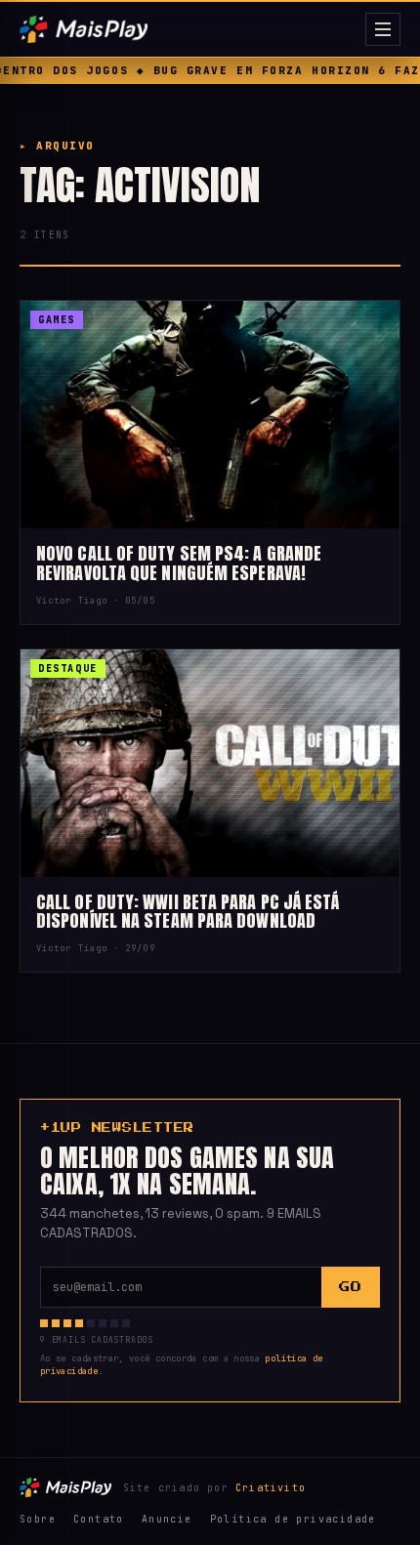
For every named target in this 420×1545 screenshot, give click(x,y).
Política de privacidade (293, 1519)
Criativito (270, 1488)
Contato (98, 1519)
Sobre (38, 1519)
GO (350, 1286)
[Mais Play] (188, 29)
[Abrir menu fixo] (382, 29)
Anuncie (167, 1519)
